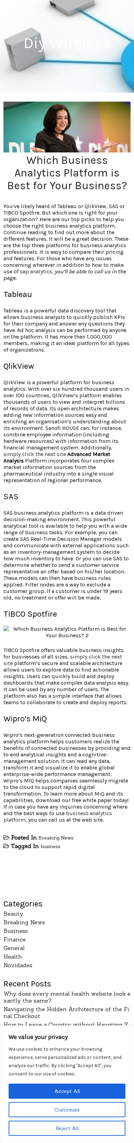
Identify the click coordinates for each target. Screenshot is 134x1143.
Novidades (17, 965)
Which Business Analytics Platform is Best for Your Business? (67, 173)
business (50, 846)
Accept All (67, 1091)
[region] (67, 1084)
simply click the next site (34, 454)
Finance (14, 939)
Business (15, 930)
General (14, 948)
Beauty (13, 913)
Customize (67, 1110)
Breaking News (56, 838)
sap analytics (36, 271)
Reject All (67, 1128)
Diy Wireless (67, 43)
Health (12, 956)
